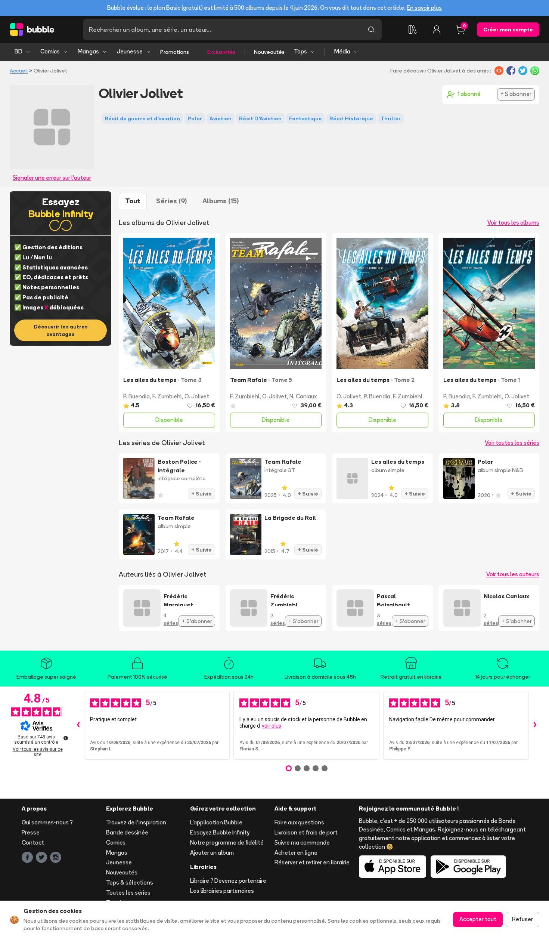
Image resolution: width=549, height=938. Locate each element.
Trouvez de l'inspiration (136, 822)
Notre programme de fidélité (227, 842)
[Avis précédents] (78, 725)
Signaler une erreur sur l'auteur (52, 177)
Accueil (19, 70)
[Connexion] (436, 29)
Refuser (522, 919)
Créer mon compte (508, 29)
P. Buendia (136, 396)
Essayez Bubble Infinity (219, 832)
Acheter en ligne (295, 852)
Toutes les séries (128, 892)
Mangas (88, 51)
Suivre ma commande (302, 842)
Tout (132, 201)
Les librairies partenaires (222, 890)
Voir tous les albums (513, 222)
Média (342, 51)
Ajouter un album (212, 852)
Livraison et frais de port (306, 832)
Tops (300, 51)
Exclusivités (221, 52)
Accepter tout (477, 919)
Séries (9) (171, 201)
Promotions (174, 52)
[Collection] (412, 29)
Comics (50, 51)
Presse (31, 832)
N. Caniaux (303, 396)
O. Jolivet (196, 396)
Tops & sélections (129, 882)
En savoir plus (424, 7)
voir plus (271, 726)
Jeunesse (130, 51)
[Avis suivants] (535, 725)
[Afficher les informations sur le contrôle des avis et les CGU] (66, 738)
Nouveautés (269, 52)
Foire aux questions (299, 822)
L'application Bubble (216, 822)
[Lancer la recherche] (371, 29)
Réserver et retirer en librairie (312, 862)
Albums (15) (220, 201)
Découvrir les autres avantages (61, 330)
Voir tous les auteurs (512, 574)
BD (18, 51)
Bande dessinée (127, 832)
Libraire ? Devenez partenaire (228, 880)
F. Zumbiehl (167, 396)
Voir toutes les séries (512, 442)
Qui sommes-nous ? (47, 822)
